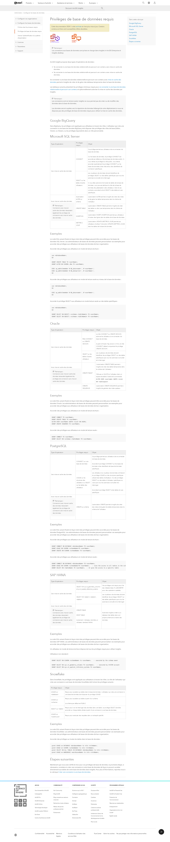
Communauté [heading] (58, 785)
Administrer (18, 13)
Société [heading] (93, 785)
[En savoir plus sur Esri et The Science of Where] (20, 790)
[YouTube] (25, 805)
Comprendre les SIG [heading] (78, 785)
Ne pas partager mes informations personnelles (131, 833)
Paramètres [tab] (21, 46)
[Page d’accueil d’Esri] (18, 2)
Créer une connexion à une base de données (74, 772)
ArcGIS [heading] (37, 785)
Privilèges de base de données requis (30, 31)
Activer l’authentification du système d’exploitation (29, 37)
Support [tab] (20, 51)
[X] (20, 800)
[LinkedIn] (25, 800)
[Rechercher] (143, 3)
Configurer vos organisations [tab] (27, 19)
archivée (78, 26)
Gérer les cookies (109, 833)
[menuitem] (42, 790)
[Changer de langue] (149, 3)
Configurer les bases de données (33, 13)
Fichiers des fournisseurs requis (28, 27)
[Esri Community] (16, 805)
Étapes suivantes (135, 41)
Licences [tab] (21, 42)
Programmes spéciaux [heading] (117, 785)
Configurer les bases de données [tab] (29, 23)
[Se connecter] (155, 2)
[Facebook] (16, 800)
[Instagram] (20, 805)
